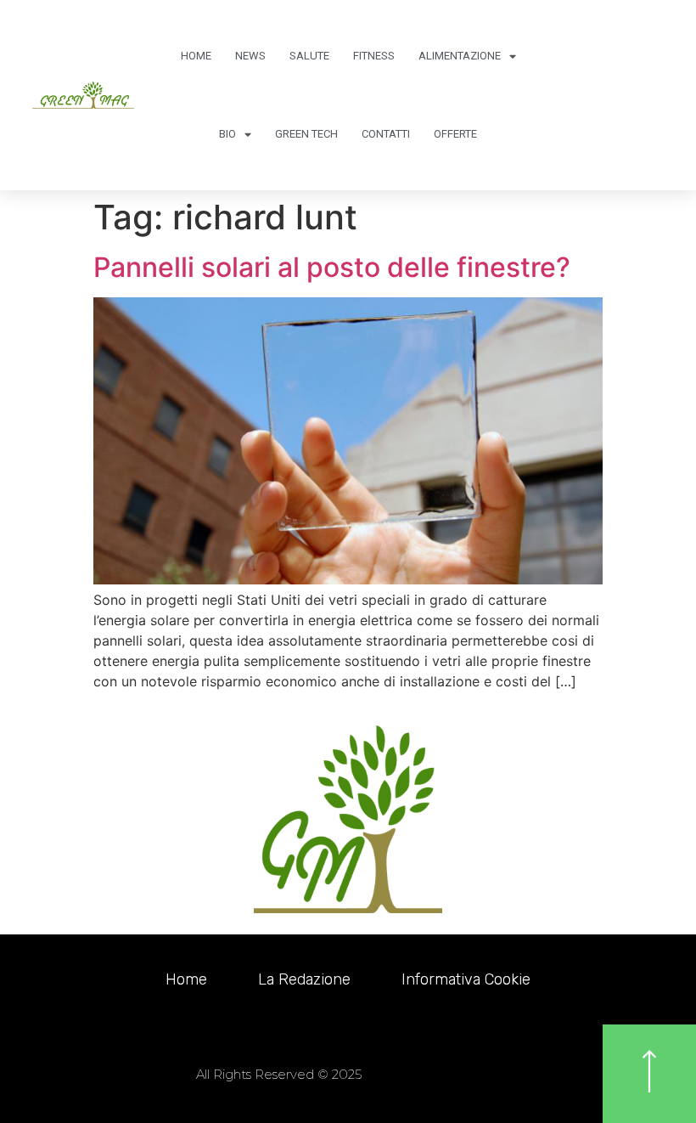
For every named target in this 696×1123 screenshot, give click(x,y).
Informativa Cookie (465, 979)
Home (196, 55)
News (250, 55)
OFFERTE (455, 133)
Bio (227, 133)
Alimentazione (459, 55)
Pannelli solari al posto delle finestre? (331, 267)
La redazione (304, 979)
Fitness (374, 55)
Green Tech (306, 133)
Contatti (386, 133)
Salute (309, 55)
